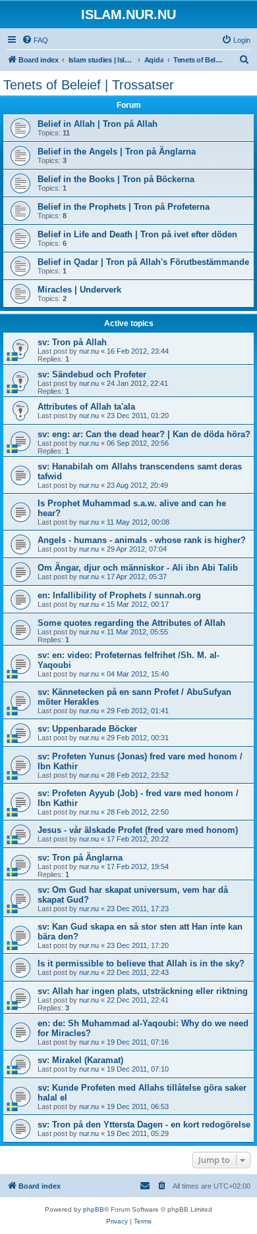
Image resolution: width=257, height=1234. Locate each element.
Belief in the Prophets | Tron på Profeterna (124, 207)
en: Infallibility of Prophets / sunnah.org (119, 595)
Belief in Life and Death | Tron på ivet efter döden (137, 234)
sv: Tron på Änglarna (80, 858)
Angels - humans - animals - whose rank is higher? (142, 540)
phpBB (93, 1209)
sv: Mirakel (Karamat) (80, 1060)
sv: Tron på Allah (72, 342)
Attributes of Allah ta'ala (86, 407)
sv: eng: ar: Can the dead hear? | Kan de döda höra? (144, 434)
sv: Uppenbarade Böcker (87, 729)
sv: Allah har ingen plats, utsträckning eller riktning (143, 991)
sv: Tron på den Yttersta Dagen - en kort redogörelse (144, 1124)
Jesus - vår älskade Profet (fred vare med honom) (138, 830)
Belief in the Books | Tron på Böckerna (116, 179)
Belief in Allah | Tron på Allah (97, 124)
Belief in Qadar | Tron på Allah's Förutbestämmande (143, 262)
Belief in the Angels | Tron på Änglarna (117, 151)
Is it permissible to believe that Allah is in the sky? (141, 963)
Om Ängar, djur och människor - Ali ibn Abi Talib (138, 568)
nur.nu (89, 351)
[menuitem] (35, 40)
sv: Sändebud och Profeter (92, 374)
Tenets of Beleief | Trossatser (88, 85)
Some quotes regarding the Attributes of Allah (131, 623)
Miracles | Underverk (79, 290)
